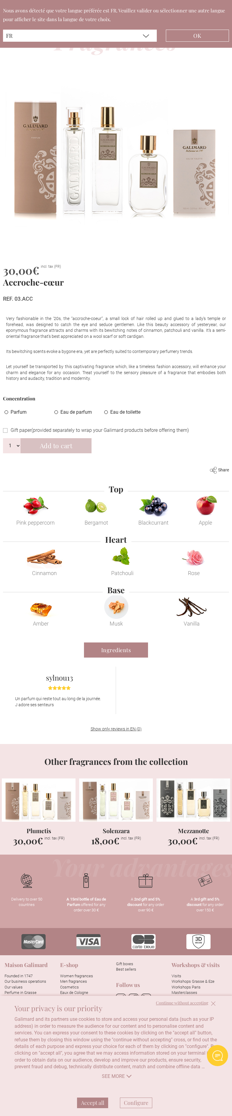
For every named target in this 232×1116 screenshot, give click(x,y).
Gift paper (100, 430)
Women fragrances (76, 976)
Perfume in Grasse (21, 992)
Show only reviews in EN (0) (116, 728)
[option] (59, 690)
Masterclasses (184, 992)
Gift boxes (124, 964)
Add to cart (56, 445)
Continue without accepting (182, 1003)
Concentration (19, 398)
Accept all (92, 1102)
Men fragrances (73, 981)
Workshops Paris (186, 987)
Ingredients (116, 650)
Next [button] (223, 806)
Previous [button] (9, 806)
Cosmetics (69, 987)
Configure (136, 1102)
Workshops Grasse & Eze (193, 981)
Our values (14, 987)
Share (223, 469)
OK (197, 35)
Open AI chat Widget (217, 1055)
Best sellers (126, 969)
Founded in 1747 (19, 976)
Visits (176, 976)
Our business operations (25, 981)
